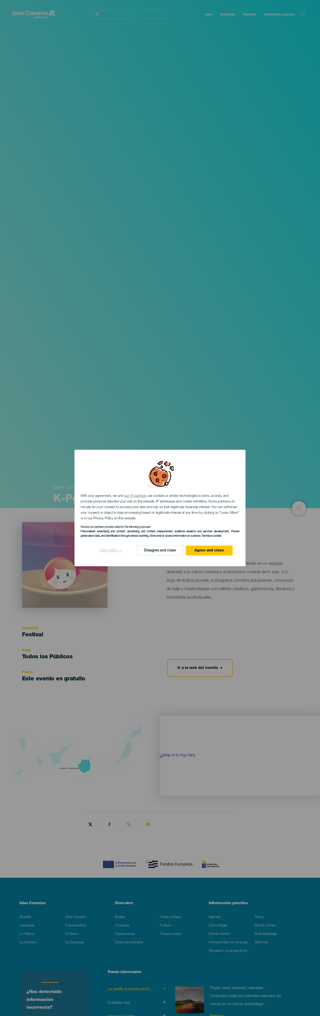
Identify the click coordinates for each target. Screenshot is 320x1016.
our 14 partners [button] (135, 496)
